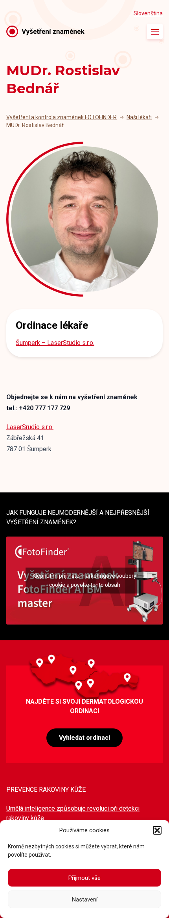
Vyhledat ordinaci (84, 737)
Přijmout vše (84, 877)
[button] (157, 830)
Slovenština (148, 13)
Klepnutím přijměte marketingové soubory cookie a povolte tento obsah (84, 580)
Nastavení (84, 899)
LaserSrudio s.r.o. (29, 427)
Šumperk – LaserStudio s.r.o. (55, 343)
